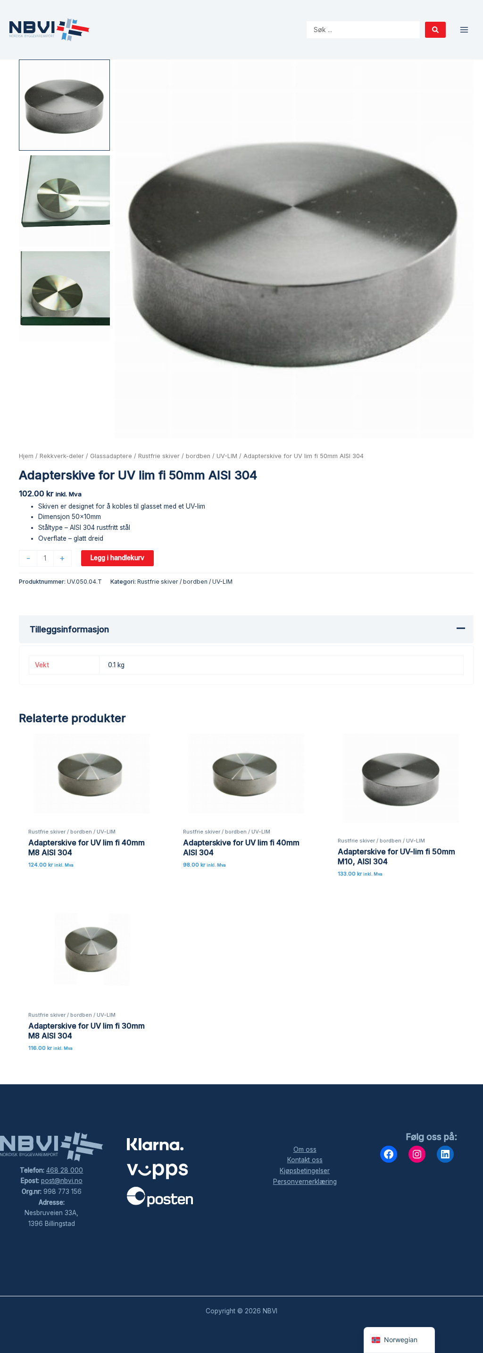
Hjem (26, 456)
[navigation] (399, 1340)
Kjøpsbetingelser (305, 1170)
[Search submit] (435, 30)
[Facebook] (388, 1154)
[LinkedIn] (445, 1154)
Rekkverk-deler (62, 456)
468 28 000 (64, 1170)
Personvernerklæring (305, 1181)
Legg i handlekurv (117, 558)
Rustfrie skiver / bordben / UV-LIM (187, 456)
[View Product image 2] (64, 201)
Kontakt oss (305, 1160)
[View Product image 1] (64, 105)
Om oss (304, 1149)
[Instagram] (416, 1154)
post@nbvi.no (62, 1180)
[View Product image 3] (64, 297)
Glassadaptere (111, 456)
